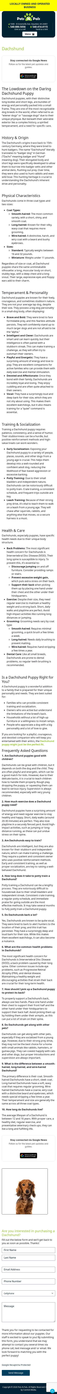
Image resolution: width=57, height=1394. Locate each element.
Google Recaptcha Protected (16, 1364)
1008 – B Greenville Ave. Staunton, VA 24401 (29, 24)
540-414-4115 (40, 28)
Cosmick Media (29, 1390)
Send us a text (42, 29)
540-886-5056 (18, 28)
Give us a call (20, 29)
